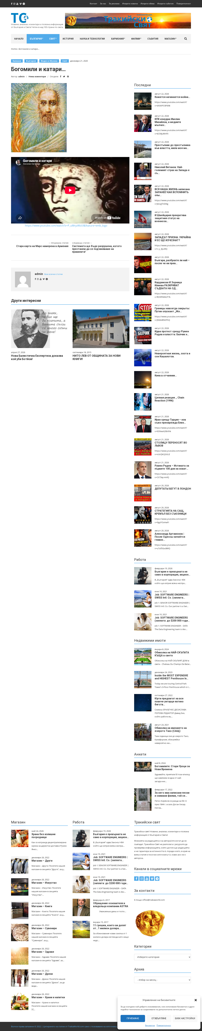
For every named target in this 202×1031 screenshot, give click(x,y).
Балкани (17, 61)
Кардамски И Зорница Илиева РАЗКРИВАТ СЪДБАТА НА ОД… (168, 285)
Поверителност (164, 1025)
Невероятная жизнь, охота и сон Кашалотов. (172, 355)
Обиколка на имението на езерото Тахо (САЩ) (171, 729)
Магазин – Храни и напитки (48, 997)
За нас (103, 3)
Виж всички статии (53, 274)
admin (21, 76)
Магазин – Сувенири (44, 928)
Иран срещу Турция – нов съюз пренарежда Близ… (170, 421)
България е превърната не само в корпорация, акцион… (172, 573)
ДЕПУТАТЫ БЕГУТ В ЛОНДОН (173, 488)
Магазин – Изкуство (44, 882)
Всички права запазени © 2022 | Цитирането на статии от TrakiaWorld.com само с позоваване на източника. (64, 1026)
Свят (52, 39)
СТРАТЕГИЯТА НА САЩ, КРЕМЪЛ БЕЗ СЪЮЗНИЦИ (170, 512)
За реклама (114, 3)
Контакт (93, 3)
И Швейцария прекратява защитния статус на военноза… (170, 218)
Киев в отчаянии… (166, 375)
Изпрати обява (147, 3)
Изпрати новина (130, 3)
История (68, 39)
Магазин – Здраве (43, 951)
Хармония (117, 39)
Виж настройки (185, 1018)
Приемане (133, 1018)
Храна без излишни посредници (43, 836)
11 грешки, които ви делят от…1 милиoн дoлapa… (109, 927)
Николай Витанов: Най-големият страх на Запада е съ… (172, 170)
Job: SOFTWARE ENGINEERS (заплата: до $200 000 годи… (172, 619)
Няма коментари (37, 76)
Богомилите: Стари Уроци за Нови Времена (172, 768)
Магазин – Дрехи (42, 973)
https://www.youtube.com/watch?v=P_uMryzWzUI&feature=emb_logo (66, 225)
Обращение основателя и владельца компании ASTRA (110, 905)
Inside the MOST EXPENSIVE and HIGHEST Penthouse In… (171, 677)
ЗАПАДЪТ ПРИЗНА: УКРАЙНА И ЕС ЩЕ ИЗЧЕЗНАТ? (173, 239)
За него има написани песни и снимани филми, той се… (172, 794)
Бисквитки (150, 1025)
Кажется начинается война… (172, 97)
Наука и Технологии (92, 39)
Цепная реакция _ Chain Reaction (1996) (169, 399)
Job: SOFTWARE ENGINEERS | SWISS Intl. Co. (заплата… (172, 596)
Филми (135, 39)
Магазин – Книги (42, 906)
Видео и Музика (49, 61)
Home (14, 48)
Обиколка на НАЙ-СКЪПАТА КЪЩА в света (172, 654)
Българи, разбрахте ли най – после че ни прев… (172, 262)
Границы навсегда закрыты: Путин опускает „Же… (172, 310)
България (36, 39)
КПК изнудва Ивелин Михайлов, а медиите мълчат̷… (168, 122)
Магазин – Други (42, 860)
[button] (195, 1000)
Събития (152, 39)
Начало (19, 39)
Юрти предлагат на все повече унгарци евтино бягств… (169, 701)
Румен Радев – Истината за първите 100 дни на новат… (172, 467)
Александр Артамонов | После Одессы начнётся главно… (170, 536)
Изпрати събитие (165, 3)
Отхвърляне (159, 1018)
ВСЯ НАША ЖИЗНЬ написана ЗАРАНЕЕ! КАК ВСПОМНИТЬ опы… (172, 192)
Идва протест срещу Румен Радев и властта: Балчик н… (172, 333)
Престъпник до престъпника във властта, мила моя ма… (172, 147)
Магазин (170, 39)
